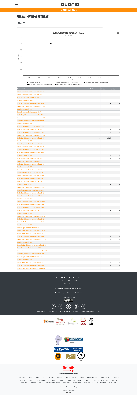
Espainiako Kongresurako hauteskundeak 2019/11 (32, 251)
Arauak (75, 311)
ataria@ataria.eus (69, 288)
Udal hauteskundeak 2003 (25, 184)
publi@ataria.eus (68, 293)
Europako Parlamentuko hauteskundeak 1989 (30, 132)
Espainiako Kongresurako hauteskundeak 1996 (31, 161)
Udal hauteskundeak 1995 (25, 155)
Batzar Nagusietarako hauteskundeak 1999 (29, 170)
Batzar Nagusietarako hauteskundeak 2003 (29, 181)
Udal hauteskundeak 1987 (25, 123)
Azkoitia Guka (105, 378)
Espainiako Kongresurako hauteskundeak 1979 (31, 95)
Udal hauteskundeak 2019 (25, 242)
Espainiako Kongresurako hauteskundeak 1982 (31, 106)
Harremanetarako (88, 311)
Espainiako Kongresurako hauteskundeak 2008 (31, 202)
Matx (61, 387)
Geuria (54, 380)
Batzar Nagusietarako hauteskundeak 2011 (29, 210)
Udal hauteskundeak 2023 (25, 259)
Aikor (31, 378)
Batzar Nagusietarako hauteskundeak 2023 (29, 256)
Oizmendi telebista (53, 383)
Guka (94, 380)
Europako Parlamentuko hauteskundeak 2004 (30, 190)
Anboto (59, 378)
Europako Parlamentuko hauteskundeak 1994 (30, 149)
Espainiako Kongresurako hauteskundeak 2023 (31, 262)
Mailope (33, 383)
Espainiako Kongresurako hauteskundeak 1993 (31, 147)
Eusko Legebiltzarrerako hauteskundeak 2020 (30, 254)
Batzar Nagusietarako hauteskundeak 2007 (29, 196)
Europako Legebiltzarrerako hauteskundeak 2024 (31, 268)
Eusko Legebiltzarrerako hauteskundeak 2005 (30, 193)
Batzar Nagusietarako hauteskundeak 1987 (29, 129)
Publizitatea (65, 311)
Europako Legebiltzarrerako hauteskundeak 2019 (31, 245)
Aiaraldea (22, 378)
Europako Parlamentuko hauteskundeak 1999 (30, 173)
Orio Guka (66, 383)
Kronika (24, 383)
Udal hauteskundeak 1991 (25, 141)
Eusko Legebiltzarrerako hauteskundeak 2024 (30, 265)
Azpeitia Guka (92, 378)
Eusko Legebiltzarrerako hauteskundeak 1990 (30, 138)
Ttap (75, 387)
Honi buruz (41, 311)
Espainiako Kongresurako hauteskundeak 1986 (31, 118)
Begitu (22, 380)
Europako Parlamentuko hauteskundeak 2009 (30, 207)
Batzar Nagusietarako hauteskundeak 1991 (29, 144)
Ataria (82, 378)
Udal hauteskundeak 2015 (25, 225)
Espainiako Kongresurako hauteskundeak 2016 (31, 233)
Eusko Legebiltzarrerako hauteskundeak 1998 (30, 164)
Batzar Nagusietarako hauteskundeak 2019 (29, 248)
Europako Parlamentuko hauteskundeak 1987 (30, 126)
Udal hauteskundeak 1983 (25, 109)
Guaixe (86, 380)
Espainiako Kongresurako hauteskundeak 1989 (31, 135)
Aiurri (38, 378)
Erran (30, 380)
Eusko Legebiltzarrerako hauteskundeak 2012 (30, 219)
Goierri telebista (74, 380)
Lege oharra (52, 311)
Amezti (51, 378)
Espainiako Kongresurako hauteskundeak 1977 (31, 92)
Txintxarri (77, 383)
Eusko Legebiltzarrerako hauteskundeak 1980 (30, 103)
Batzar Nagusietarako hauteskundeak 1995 (29, 158)
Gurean (68, 387)
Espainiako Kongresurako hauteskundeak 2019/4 (31, 239)
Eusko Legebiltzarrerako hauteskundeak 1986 (30, 121)
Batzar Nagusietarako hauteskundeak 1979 (29, 97)
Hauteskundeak (68, 10)
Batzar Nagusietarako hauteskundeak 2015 (29, 228)
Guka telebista (104, 380)
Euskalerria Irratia (42, 380)
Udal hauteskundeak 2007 (25, 199)
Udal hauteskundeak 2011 (25, 213)
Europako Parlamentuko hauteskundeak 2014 (30, 222)
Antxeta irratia (71, 378)
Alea (44, 378)
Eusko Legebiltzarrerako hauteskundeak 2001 (30, 178)
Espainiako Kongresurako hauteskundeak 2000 (31, 176)
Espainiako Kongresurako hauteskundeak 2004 (31, 187)
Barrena (116, 378)
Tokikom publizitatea (68, 390)
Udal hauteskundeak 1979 (25, 100)
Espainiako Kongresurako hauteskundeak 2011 (31, 216)
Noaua (41, 383)
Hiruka (114, 380)
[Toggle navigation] (17, 4)
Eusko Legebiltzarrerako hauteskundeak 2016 (30, 236)
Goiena (62, 380)
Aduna (20, 23)
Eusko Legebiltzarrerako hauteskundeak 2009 (30, 204)
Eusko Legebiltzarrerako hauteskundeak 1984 (30, 115)
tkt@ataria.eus (68, 284)
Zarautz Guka (89, 383)
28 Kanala (112, 383)
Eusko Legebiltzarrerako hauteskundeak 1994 (30, 152)
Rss (99, 311)
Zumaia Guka (101, 383)
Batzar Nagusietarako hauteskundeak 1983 (29, 112)
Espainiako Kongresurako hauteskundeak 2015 (31, 230)
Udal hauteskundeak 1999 (25, 167)
